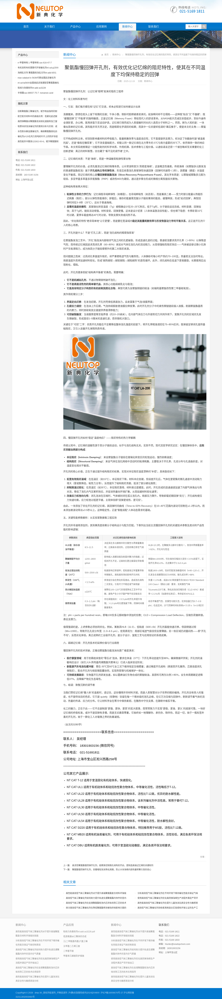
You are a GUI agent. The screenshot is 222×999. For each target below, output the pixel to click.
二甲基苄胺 (68, 951)
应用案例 (101, 26)
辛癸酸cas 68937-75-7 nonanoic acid (35, 93)
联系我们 (153, 26)
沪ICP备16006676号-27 (112, 993)
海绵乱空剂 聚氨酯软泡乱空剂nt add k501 (37, 73)
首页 (26, 26)
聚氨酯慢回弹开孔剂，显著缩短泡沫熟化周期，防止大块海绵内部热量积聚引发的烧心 (111, 869)
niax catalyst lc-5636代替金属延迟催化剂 (37, 78)
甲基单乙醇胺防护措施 (73, 956)
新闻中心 (127, 26)
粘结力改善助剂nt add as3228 (32, 88)
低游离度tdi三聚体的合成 (74, 936)
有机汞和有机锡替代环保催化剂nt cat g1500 (38, 68)
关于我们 (49, 26)
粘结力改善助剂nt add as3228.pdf (79, 931)
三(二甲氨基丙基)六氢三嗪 (75, 941)
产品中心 (75, 26)
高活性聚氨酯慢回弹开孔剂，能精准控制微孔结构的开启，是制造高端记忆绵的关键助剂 (112, 865)
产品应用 (68, 924)
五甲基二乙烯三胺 (71, 946)
